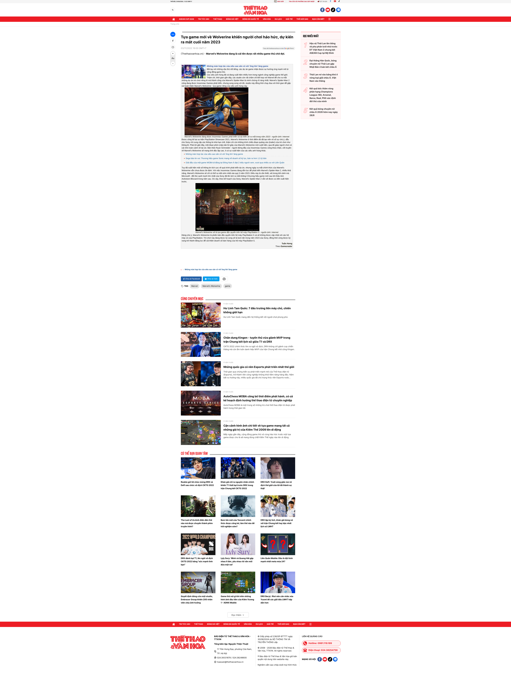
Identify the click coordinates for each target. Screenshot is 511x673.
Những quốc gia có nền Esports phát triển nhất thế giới (258, 367)
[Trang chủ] (173, 19)
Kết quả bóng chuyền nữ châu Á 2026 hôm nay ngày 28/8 (324, 112)
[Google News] (278, 49)
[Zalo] (338, 10)
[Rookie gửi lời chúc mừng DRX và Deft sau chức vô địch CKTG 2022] (198, 468)
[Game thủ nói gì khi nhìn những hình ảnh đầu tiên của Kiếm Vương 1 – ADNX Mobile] (238, 582)
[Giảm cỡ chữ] (173, 64)
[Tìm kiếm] (172, 10)
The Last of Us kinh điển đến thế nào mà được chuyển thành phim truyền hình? (197, 523)
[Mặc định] (172, 59)
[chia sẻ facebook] (172, 40)
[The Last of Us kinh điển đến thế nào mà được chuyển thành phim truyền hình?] (198, 506)
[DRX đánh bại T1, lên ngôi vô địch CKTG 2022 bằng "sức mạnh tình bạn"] (198, 544)
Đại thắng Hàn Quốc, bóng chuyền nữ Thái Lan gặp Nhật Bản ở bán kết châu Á (323, 63)
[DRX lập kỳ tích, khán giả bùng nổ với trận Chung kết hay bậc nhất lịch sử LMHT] (278, 506)
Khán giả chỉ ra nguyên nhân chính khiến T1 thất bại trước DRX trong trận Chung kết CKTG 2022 (237, 485)
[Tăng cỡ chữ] (173, 53)
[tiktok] (333, 10)
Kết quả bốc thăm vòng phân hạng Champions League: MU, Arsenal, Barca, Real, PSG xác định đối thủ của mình (323, 95)
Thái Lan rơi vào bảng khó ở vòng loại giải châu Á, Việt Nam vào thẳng (324, 77)
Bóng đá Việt (232, 19)
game (227, 286)
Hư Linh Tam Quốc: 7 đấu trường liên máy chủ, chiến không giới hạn (257, 310)
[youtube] (327, 10)
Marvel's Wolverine (211, 286)
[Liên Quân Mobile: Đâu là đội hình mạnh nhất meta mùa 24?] (278, 544)
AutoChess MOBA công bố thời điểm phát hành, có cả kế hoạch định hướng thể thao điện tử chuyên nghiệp (258, 398)
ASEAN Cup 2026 (186, 19)
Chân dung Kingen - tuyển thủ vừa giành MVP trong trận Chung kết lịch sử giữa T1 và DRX (256, 339)
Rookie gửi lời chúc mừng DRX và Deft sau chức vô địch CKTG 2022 (197, 483)
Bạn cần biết (318, 19)
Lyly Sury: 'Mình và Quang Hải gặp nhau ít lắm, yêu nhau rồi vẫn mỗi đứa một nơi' (237, 561)
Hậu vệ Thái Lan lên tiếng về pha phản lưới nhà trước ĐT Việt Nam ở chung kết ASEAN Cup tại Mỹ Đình (323, 48)
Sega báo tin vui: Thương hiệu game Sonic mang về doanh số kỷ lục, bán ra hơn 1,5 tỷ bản (226, 158)
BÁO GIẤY (280, 1)
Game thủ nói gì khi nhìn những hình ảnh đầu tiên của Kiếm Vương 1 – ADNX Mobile (237, 599)
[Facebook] (330, 1)
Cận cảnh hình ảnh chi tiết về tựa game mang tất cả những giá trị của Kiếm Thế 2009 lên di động (256, 427)
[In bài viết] (172, 47)
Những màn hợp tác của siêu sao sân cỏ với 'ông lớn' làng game (237, 66)
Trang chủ (174, 24)
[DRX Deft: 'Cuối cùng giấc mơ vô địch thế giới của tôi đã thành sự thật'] (278, 468)
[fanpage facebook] (322, 10)
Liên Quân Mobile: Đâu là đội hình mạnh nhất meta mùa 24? (277, 560)
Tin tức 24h (203, 19)
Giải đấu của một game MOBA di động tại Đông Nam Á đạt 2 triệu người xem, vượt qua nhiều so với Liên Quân (235, 163)
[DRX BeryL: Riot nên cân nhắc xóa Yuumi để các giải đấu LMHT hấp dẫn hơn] (278, 582)
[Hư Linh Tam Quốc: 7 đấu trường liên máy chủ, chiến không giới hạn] (201, 315)
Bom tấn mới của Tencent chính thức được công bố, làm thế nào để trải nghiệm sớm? (238, 523)
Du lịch (278, 19)
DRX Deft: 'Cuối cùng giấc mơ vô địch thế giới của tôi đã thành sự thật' (276, 485)
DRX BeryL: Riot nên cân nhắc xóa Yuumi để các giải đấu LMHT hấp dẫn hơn (277, 599)
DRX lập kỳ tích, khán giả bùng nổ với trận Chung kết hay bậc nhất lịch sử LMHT (277, 523)
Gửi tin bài (323, 1)
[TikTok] (340, 1)
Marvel (194, 286)
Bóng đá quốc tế (250, 19)
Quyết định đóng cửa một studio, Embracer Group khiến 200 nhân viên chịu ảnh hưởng (197, 599)
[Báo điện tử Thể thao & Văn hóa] (255, 10)
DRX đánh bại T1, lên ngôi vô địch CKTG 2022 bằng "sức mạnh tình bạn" (197, 561)
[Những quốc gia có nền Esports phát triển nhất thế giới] (201, 373)
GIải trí (289, 19)
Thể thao (217, 19)
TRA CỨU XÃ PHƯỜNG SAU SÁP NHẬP (302, 1)
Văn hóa (267, 19)
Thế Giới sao (302, 19)
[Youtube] (335, 1)
